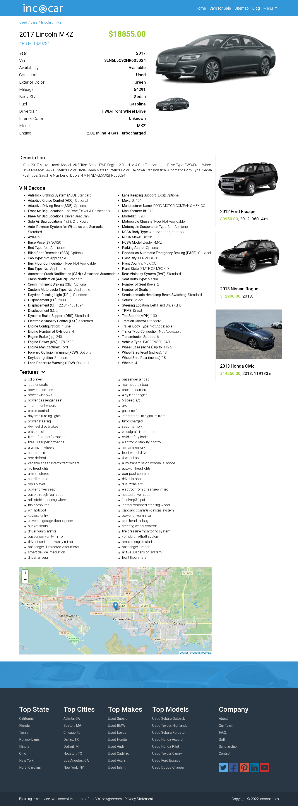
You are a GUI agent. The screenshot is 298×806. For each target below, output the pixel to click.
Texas (23, 732)
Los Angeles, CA (76, 760)
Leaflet (184, 652)
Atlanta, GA (71, 718)
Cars (220, 8)
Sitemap (242, 8)
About (223, 718)
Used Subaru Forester (169, 732)
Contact (224, 753)
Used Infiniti (117, 767)
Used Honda (117, 739)
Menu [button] (268, 8)
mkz (58, 22)
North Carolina (30, 767)
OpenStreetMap (201, 652)
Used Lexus (117, 732)
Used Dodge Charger (168, 767)
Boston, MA (72, 725)
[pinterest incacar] (244, 770)
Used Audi (116, 746)
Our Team (226, 725)
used (23, 22)
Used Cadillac (118, 753)
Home (201, 8)
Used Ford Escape (166, 760)
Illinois (24, 746)
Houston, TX (72, 753)
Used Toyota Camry (167, 753)
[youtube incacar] (264, 770)
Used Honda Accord (167, 739)
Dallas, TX (71, 739)
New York (26, 760)
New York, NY (73, 767)
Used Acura (116, 760)
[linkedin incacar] (254, 770)
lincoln (46, 22)
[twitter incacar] (223, 770)
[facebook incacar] (233, 770)
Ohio (22, 753)
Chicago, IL (71, 732)
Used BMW (116, 725)
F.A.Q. (223, 732)
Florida (24, 725)
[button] (115, 606)
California (26, 718)
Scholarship (228, 746)
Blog (256, 8)
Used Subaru (117, 718)
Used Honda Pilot (165, 746)
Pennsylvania (29, 739)
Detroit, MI (71, 746)
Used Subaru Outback (168, 718)
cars (34, 22)
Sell (222, 739)
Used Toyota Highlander (170, 725)
